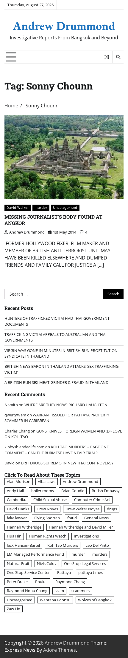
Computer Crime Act (92, 499)
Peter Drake (17, 581)
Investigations (86, 536)
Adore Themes (59, 650)
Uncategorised (65, 207)
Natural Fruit (18, 563)
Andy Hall (15, 490)
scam (59, 590)
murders (99, 554)
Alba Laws (46, 481)
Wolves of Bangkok (95, 600)
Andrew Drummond (64, 25)
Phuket (41, 581)
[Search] (118, 57)
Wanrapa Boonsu (55, 600)
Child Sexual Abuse (50, 499)
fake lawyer (17, 517)
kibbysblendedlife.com (24, 447)
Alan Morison (18, 481)
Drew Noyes (47, 509)
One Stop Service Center (28, 572)
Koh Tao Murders (62, 545)
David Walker (18, 207)
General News (96, 517)
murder (41, 207)
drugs (112, 509)
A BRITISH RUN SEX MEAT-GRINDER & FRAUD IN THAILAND (56, 382)
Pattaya (64, 572)
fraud (72, 517)
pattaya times (90, 572)
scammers (80, 590)
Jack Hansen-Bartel (23, 545)
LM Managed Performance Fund (35, 554)
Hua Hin (14, 536)
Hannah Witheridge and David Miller (81, 527)
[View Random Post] (106, 57)
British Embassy (106, 490)
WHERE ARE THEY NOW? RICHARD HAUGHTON (65, 404)
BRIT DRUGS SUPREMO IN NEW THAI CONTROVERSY (67, 463)
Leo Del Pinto (97, 545)
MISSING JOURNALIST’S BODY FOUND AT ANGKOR (53, 220)
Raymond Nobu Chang (27, 590)
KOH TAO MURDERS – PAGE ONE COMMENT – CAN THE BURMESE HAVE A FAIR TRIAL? (56, 449)
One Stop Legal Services (85, 563)
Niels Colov (47, 563)
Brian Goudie (72, 490)
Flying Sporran (47, 517)
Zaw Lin (13, 608)
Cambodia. (16, 499)
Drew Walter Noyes (82, 509)
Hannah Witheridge (24, 527)
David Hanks (18, 509)
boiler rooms (42, 490)
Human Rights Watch (47, 536)
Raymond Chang (70, 581)
